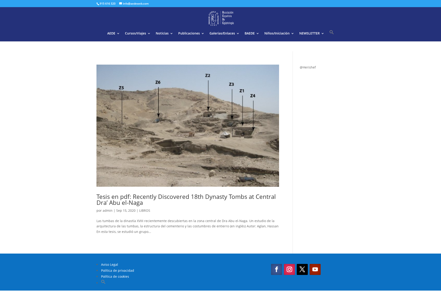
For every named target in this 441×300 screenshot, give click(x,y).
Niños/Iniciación (277, 33)
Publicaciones (189, 33)
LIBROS (144, 210)
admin (108, 210)
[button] (331, 35)
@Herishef (308, 67)
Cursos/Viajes (135, 33)
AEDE (111, 33)
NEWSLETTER (309, 33)
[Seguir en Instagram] (289, 269)
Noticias (162, 33)
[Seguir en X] (302, 269)
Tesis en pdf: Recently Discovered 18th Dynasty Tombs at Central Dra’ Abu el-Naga (186, 199)
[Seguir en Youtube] (315, 269)
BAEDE (250, 33)
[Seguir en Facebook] (276, 269)
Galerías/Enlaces (222, 33)
